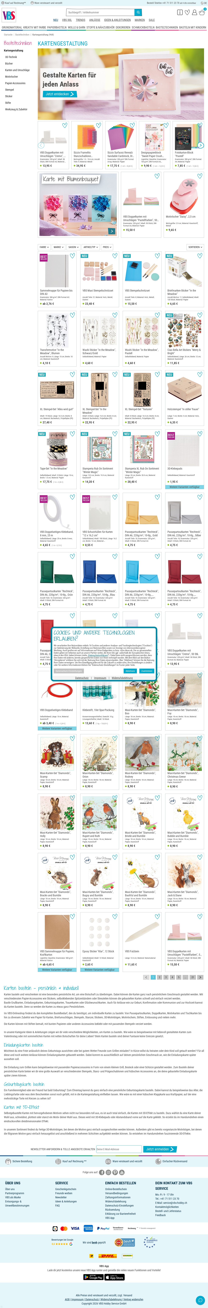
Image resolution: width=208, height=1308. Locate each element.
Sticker (8, 96)
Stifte (8, 102)
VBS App (110, 1217)
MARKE (57, 247)
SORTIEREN (194, 247)
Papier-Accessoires (15, 83)
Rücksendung (112, 1209)
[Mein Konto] (194, 12)
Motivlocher (11, 76)
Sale (152, 20)
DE (205, 3)
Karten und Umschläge (17, 70)
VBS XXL (67, 20)
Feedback (160, 1215)
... (185, 977)
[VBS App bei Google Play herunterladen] (93, 1276)
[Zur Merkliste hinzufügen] (64, 125)
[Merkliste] (187, 12)
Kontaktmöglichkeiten (167, 1206)
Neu (55, 20)
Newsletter (61, 1197)
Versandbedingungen (116, 1193)
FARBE (43, 247)
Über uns (10, 1189)
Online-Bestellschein (116, 1189)
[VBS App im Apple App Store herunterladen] (114, 1276)
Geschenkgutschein (65, 1189)
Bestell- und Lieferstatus (168, 1211)
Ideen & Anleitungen (117, 20)
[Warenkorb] (202, 12)
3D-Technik (11, 57)
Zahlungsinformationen (117, 1197)
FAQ (57, 1205)
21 (193, 977)
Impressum (100, 677)
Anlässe (94, 20)
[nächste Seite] (200, 977)
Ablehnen (130, 670)
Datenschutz (82, 677)
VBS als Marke (13, 1197)
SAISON (72, 247)
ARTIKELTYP (89, 247)
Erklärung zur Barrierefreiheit (120, 1213)
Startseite (8, 34)
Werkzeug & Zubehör (16, 109)
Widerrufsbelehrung (115, 1201)
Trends (80, 20)
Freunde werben (63, 1193)
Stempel (9, 89)
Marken (140, 20)
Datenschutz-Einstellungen (119, 1205)
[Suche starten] (138, 12)
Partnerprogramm (14, 1193)
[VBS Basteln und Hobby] (8, 15)
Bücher (9, 63)
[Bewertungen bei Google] (62, 1242)
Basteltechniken (22, 34)
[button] (41, 145)
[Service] (180, 12)
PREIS (106, 247)
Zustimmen (146, 670)
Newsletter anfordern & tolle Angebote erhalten (63, 1149)
